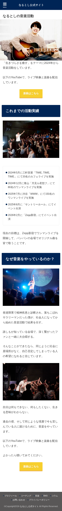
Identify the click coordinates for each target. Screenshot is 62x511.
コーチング (26, 496)
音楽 (37, 496)
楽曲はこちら (31, 93)
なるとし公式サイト (29, 506)
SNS (45, 496)
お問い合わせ (19, 500)
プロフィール (10, 496)
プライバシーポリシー (39, 500)
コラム (55, 496)
